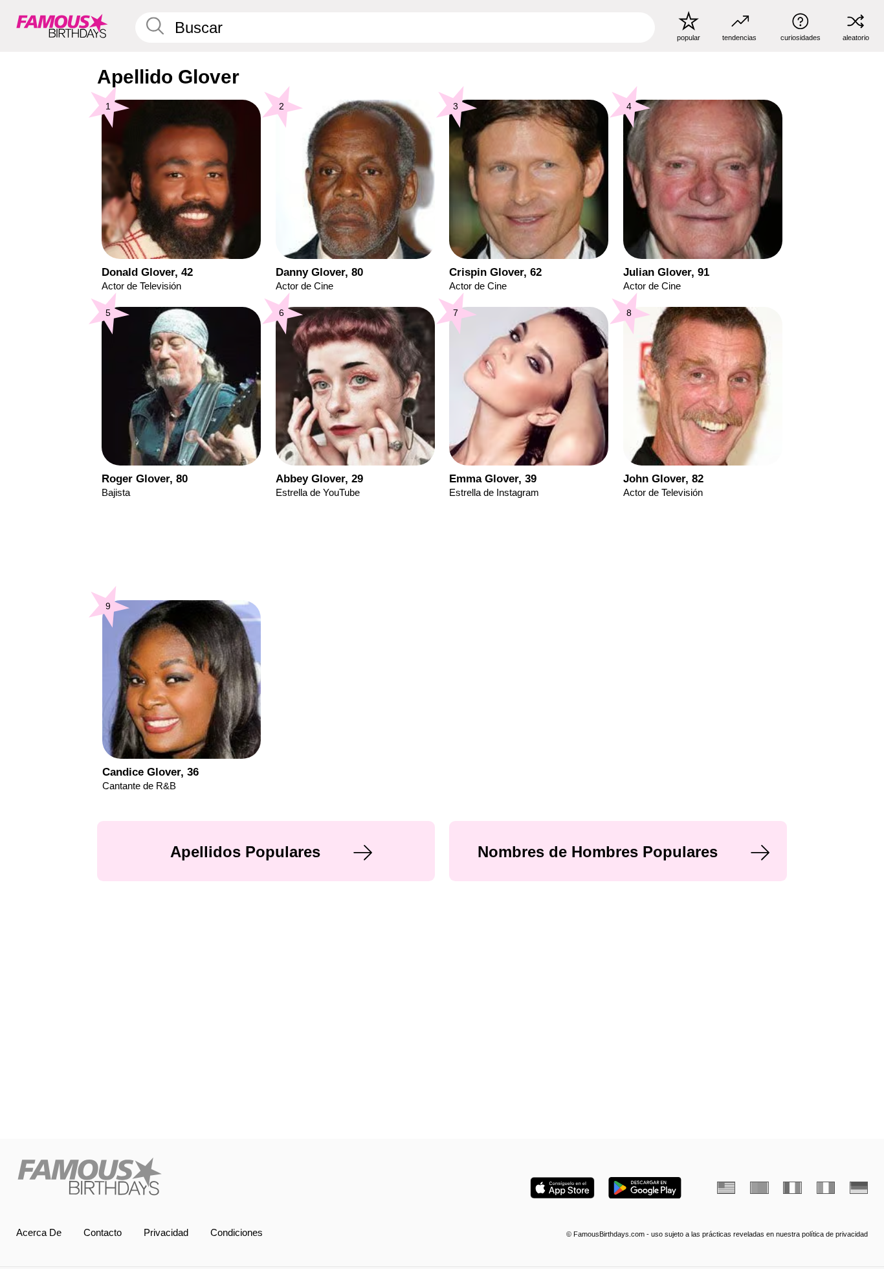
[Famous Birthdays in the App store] (562, 1187)
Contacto (102, 1233)
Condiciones (236, 1233)
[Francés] (792, 1188)
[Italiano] (826, 1188)
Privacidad (166, 1233)
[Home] (225, 1177)
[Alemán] (859, 1188)
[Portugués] (759, 1188)
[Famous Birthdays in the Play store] (644, 1187)
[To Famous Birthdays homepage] (62, 25)
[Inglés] (726, 1188)
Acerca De (38, 1233)
